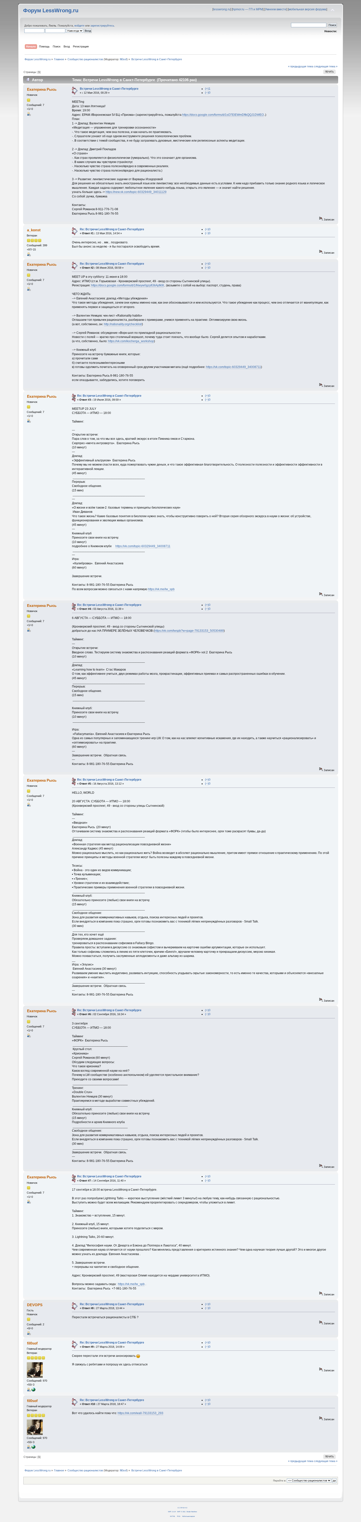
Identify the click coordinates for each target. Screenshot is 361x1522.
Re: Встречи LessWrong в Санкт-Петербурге (112, 229)
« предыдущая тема (300, 66)
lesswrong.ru (221, 9)
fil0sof (123, 59)
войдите (79, 25)
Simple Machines (191, 1511)
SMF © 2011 (181, 1511)
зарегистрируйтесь (102, 25)
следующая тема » (325, 66)
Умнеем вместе (275, 9)
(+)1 (207, 88)
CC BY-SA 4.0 (182, 1507)
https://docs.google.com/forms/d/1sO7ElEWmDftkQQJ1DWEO (223, 115)
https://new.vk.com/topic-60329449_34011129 (136, 192)
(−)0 (207, 92)
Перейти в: (279, 1480)
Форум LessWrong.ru (50, 10)
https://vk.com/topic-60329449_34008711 (233, 367)
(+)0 (207, 229)
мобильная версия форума (307, 9)
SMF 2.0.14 (172, 1511)
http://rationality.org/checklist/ (123, 324)
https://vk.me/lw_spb (161, 589)
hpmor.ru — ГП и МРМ (248, 9)
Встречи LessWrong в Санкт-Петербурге (109, 88)
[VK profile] (33, 1390)
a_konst (34, 230)
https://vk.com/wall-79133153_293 (140, 1413)
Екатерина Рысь (41, 89)
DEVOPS (34, 1305)
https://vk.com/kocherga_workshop (131, 341)
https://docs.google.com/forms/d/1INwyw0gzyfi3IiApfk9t (127, 285)
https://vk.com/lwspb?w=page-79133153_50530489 (189, 630)
